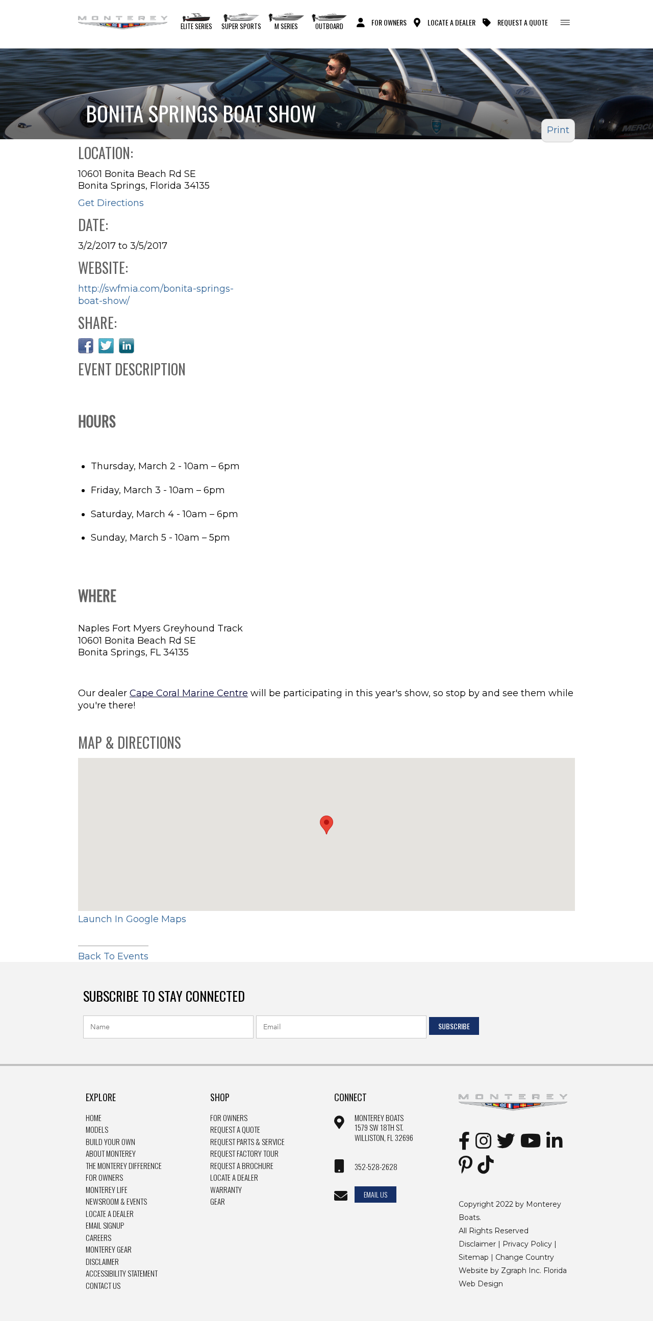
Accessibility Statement (122, 1273)
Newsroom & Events (116, 1202)
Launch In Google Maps (132, 919)
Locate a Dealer (110, 1214)
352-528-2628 (376, 1167)
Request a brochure (241, 1166)
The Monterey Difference (124, 1166)
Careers (98, 1238)
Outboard (329, 26)
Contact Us (103, 1286)
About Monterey (111, 1154)
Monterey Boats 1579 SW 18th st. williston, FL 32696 (384, 1128)
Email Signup (105, 1226)
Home (94, 1118)
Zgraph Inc (520, 1270)
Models (97, 1130)
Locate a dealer (234, 1178)
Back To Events (113, 956)
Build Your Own (110, 1142)
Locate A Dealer (451, 22)
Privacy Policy (527, 1244)
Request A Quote (522, 22)
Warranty (226, 1190)
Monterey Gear (109, 1249)
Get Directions (111, 203)
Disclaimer (102, 1262)
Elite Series (196, 26)
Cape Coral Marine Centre (189, 693)
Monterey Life (107, 1190)
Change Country (524, 1257)
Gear (217, 1202)
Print (558, 130)
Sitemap (474, 1257)
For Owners (389, 22)
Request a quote (235, 1130)
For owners (228, 1118)
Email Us (375, 1194)
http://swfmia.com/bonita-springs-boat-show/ (156, 294)
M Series (286, 26)
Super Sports (241, 26)
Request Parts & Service (247, 1142)
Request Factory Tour (244, 1154)
